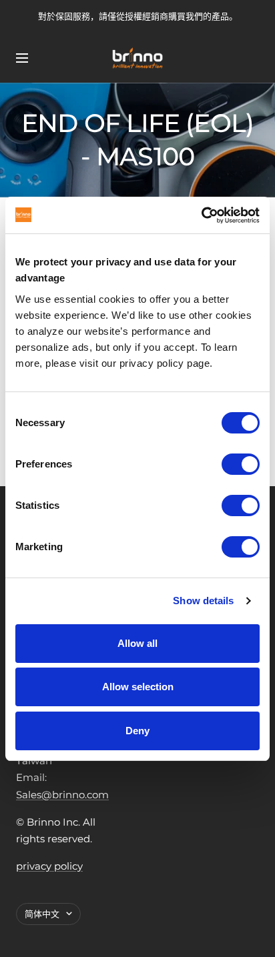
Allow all (137, 643)
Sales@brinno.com (62, 794)
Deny (137, 730)
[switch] (241, 464)
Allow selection (138, 686)
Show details (203, 600)
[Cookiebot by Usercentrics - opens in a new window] (201, 215)
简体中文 (42, 913)
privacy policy (49, 866)
